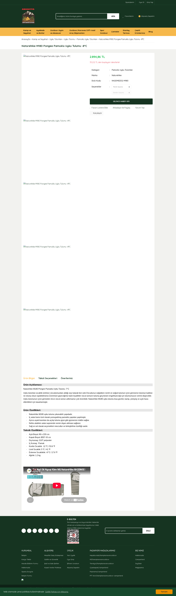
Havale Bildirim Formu (30, 563)
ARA (113, 16)
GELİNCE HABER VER (121, 101)
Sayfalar (138, 563)
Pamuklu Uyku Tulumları (122, 70)
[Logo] (28, 16)
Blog (151, 31)
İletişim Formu (27, 576)
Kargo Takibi (26, 559)
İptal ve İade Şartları (51, 563)
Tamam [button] (164, 592)
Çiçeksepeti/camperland (99, 568)
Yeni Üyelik (71, 555)
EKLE (148, 531)
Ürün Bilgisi (29, 378)
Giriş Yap (150, 2)
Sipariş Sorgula (27, 572)
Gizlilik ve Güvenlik (51, 559)
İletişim (24, 555)
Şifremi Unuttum (73, 563)
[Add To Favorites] (99, 107)
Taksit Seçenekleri (47, 378)
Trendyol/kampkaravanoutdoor (102, 563)
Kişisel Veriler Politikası (52, 568)
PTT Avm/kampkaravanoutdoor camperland (106, 576)
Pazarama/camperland (98, 572)
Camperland (140, 559)
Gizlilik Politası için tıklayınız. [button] (56, 592)
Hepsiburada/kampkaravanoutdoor (103, 555)
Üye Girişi (70, 559)
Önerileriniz (67, 378)
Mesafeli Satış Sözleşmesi (53, 555)
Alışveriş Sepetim (73, 568)
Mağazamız (139, 568)
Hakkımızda (26, 568)
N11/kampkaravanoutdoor (99, 559)
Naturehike (117, 75)
